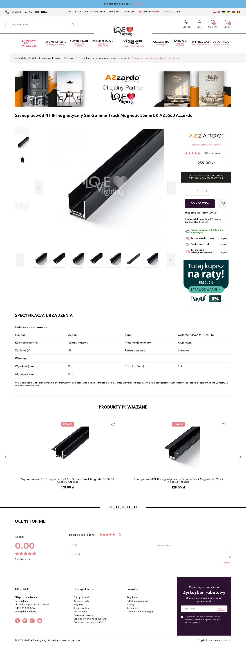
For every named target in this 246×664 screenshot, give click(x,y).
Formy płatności (82, 597)
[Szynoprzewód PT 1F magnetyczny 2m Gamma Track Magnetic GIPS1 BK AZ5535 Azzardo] (151, 260)
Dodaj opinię (213, 153)
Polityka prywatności (138, 601)
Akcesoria (161, 43)
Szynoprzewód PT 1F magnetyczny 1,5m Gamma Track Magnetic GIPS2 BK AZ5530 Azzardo (67, 480)
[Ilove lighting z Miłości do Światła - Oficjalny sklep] (123, 31)
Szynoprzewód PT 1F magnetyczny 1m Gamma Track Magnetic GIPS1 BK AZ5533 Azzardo (178, 480)
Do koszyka (200, 203)
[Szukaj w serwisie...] (72, 24)
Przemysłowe (102, 43)
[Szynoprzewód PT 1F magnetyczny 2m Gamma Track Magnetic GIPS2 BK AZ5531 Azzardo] (95, 260)
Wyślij (227, 563)
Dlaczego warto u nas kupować (90, 619)
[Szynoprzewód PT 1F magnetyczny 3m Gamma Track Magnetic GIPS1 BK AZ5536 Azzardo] (39, 260)
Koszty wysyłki (81, 601)
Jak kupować (80, 612)
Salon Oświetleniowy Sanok (90, 12)
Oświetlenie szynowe (133, 43)
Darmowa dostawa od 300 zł (89, 623)
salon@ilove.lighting (25, 612)
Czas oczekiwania (83, 615)
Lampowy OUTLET (29, 43)
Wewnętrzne (56, 43)
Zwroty (130, 605)
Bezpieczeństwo (82, 608)
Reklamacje (133, 608)
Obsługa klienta (83, 589)
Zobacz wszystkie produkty (206, 145)
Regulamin (132, 597)
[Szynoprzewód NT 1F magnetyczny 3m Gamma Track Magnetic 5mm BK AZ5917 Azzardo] (132, 260)
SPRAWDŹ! (137, 4)
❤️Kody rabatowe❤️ (149, 12)
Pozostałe (133, 589)
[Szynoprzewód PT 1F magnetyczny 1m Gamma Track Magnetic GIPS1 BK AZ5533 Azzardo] (76, 260)
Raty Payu (78, 605)
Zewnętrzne (79, 43)
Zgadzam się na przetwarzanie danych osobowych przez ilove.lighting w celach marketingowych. (202, 619)
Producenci (129, 12)
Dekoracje (221, 43)
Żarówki (180, 43)
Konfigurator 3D (171, 12)
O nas (68, 12)
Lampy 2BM (114, 12)
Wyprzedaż (200, 43)
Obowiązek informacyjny (140, 612)
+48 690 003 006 (35, 12)
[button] (22, 131)
